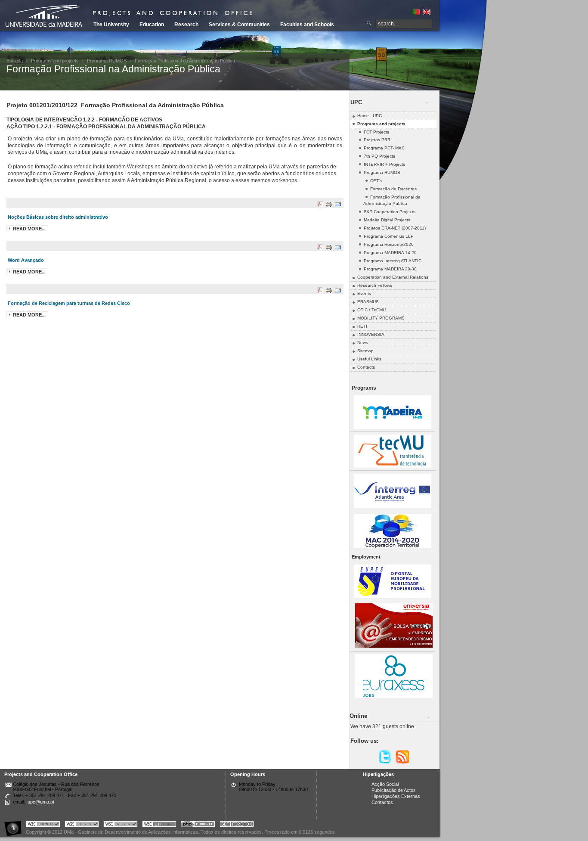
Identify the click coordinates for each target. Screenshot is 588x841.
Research (186, 25)
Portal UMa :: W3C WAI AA (159, 825)
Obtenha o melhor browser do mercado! (237, 825)
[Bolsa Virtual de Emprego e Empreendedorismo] (394, 646)
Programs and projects (55, 60)
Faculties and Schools (307, 25)
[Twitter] (385, 762)
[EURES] (392, 596)
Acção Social (385, 784)
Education (151, 25)
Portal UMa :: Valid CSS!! (82, 825)
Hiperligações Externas (395, 796)
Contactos (382, 802)
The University (111, 25)
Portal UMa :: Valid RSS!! (120, 825)
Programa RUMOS (107, 60)
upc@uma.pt (41, 801)
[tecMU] (392, 466)
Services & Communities (239, 25)
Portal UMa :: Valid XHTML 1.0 (43, 825)
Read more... (29, 228)
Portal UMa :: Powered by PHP (198, 825)
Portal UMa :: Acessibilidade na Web (15, 825)
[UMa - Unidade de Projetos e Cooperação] (47, 17)
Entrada (14, 60)
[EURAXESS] (394, 696)
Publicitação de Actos (393, 790)
